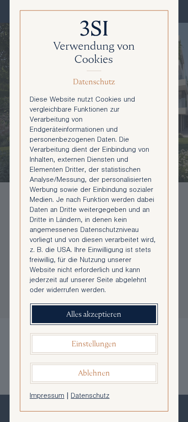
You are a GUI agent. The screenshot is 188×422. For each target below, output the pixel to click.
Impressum (47, 396)
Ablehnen (94, 373)
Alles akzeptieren (93, 314)
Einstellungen (94, 344)
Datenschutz (90, 396)
